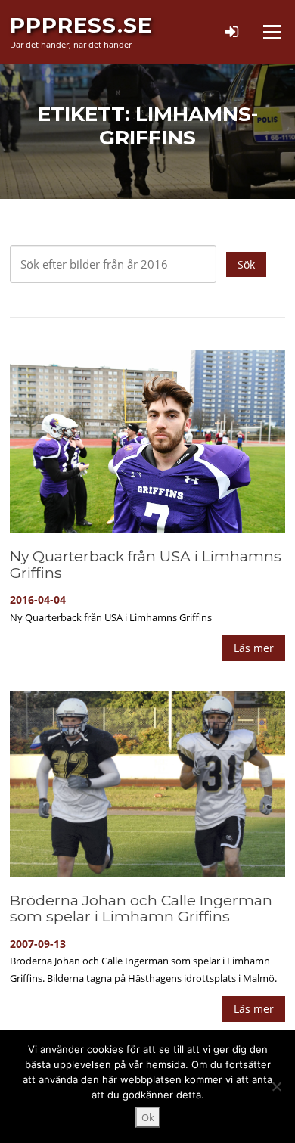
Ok (147, 1117)
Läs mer (254, 648)
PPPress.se (81, 25)
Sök (246, 264)
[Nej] (276, 1086)
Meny (271, 32)
